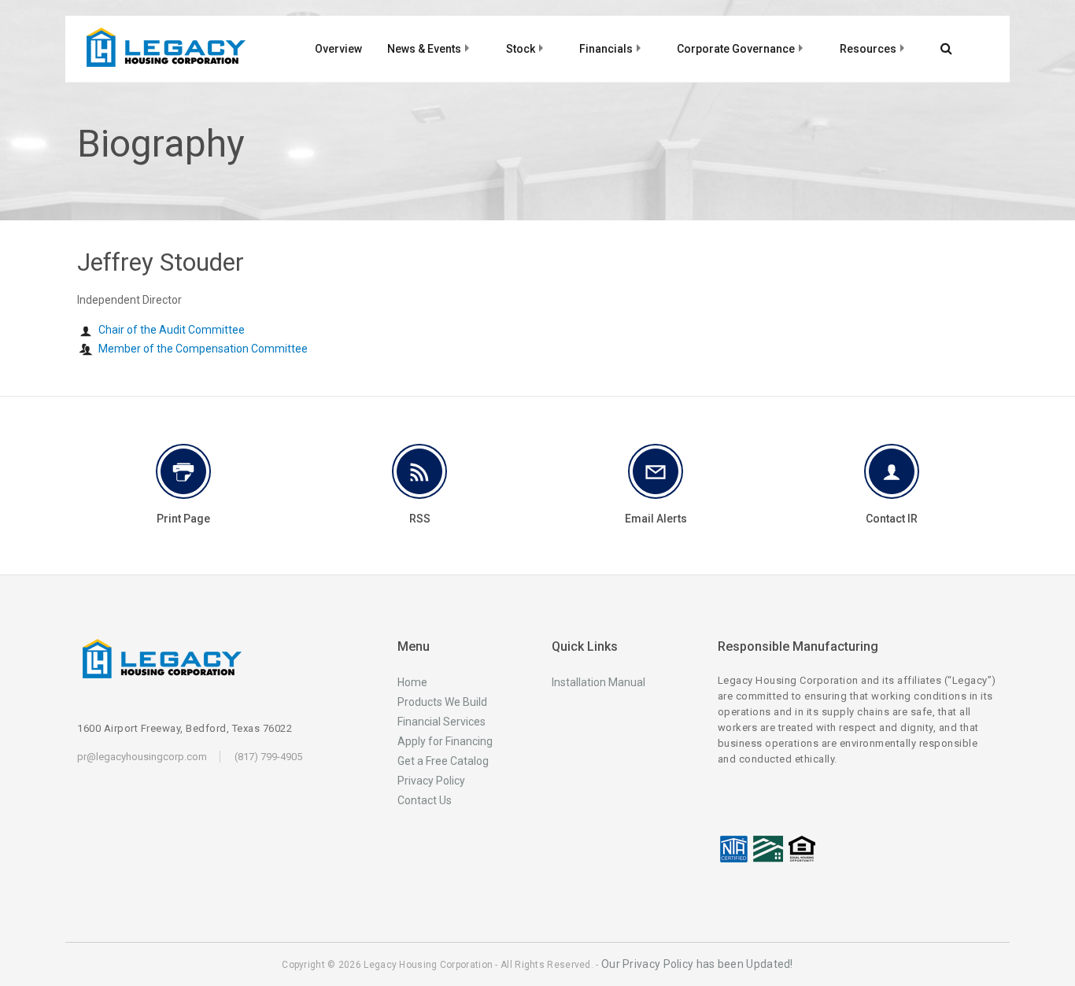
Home (412, 682)
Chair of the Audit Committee (171, 329)
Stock (520, 48)
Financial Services (441, 721)
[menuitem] (339, 45)
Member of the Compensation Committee (203, 348)
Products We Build (442, 702)
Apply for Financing (445, 741)
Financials (606, 48)
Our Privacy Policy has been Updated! (697, 964)
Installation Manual (598, 682)
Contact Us (424, 800)
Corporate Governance (736, 48)
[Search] (940, 49)
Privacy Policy (431, 780)
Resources (868, 48)
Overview (338, 48)
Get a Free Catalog (443, 761)
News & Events (424, 48)
